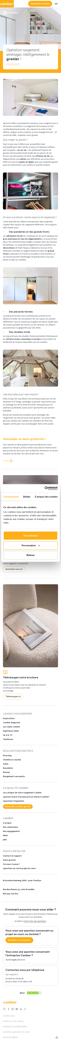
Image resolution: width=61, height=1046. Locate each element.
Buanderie (8, 768)
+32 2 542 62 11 (11, 974)
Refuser (31, 555)
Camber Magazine (11, 722)
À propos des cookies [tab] (46, 496)
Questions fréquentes (13, 801)
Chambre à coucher (12, 759)
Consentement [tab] (11, 496)
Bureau (6, 772)
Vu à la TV (7, 735)
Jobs (5, 839)
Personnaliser (29, 545)
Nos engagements (11, 831)
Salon (5, 764)
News (5, 835)
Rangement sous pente (14, 776)
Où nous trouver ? (11, 864)
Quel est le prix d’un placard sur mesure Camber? (26, 797)
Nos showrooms (10, 827)
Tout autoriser (30, 535)
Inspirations (9, 718)
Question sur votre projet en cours (19, 868)
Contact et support (12, 856)
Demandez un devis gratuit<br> (24, 439)
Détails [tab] (26, 496)
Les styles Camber (11, 726)
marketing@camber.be (15, 959)
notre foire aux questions (35, 921)
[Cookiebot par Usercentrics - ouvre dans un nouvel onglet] (45, 488)
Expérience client (11, 731)
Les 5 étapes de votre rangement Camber (22, 792)
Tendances (8, 739)
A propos (7, 823)
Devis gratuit (9, 860)
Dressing (7, 755)
